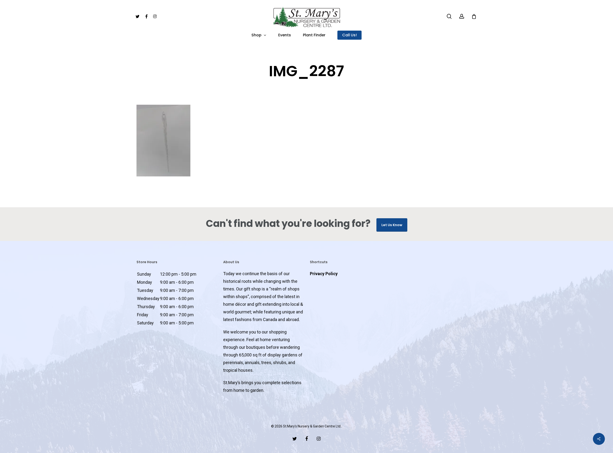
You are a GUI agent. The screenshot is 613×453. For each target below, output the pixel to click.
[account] (462, 16)
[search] (449, 16)
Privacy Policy (324, 273)
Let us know (391, 225)
